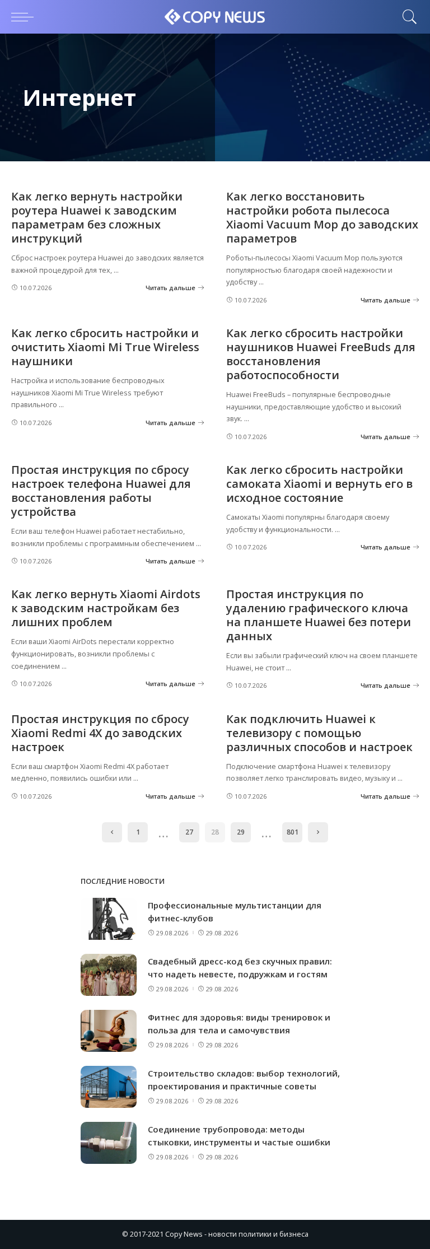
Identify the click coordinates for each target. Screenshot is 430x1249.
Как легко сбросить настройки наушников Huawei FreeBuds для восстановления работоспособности (320, 354)
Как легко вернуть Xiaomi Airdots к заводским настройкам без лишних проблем (105, 608)
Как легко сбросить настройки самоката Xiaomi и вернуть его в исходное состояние (319, 483)
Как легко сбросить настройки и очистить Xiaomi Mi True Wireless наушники (105, 347)
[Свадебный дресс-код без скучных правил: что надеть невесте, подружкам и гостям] (109, 975)
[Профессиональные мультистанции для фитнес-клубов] (109, 919)
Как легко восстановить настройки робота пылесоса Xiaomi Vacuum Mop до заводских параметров (322, 217)
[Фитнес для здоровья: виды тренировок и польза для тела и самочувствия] (109, 1031)
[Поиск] (407, 17)
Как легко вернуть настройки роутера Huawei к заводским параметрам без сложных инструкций (97, 217)
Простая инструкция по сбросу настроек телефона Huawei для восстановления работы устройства (101, 490)
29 (241, 832)
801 (292, 832)
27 (189, 832)
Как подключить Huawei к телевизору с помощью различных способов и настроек (319, 732)
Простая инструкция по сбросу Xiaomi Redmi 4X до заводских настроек (100, 732)
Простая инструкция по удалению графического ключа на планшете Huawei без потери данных (318, 615)
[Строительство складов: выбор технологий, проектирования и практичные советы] (109, 1087)
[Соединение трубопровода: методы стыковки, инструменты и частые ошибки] (109, 1143)
